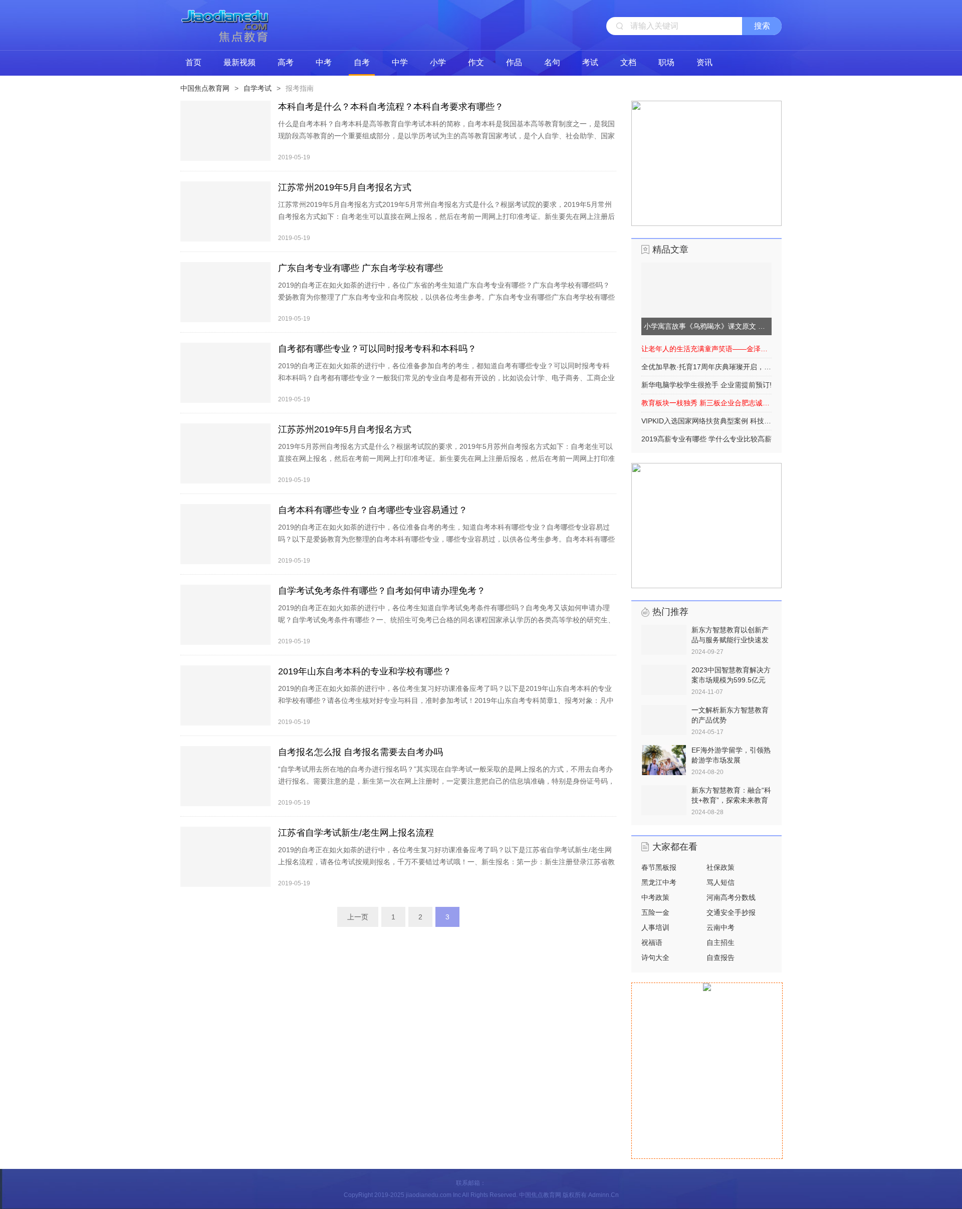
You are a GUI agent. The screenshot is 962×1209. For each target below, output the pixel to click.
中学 (400, 62)
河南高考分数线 (731, 897)
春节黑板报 (658, 867)
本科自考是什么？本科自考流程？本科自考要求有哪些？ (391, 107)
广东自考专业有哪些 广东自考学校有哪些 (360, 268)
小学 (438, 62)
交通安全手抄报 (731, 912)
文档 (628, 62)
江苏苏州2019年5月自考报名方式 (344, 429)
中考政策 (655, 897)
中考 (324, 62)
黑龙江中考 (658, 882)
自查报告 (720, 957)
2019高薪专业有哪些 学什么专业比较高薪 (706, 439)
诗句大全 (655, 957)
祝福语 (651, 942)
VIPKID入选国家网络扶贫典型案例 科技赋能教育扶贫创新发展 (706, 421)
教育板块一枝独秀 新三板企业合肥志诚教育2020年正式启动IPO (706, 403)
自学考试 (258, 88)
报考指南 (300, 88)
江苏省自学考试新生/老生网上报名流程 (356, 833)
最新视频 (239, 62)
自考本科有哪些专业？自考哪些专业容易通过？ (372, 510)
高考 (286, 62)
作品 (514, 62)
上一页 (357, 917)
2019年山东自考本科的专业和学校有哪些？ (364, 671)
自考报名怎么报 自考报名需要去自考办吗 (360, 752)
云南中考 (720, 927)
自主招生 (720, 942)
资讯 (704, 62)
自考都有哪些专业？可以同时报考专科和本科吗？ (377, 349)
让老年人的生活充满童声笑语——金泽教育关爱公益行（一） (706, 349)
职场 (666, 62)
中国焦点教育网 (204, 88)
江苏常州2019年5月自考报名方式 (344, 187)
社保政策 (720, 867)
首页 (193, 62)
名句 (552, 62)
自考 (362, 62)
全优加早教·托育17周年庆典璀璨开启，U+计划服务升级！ (706, 367)
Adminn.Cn (603, 1194)
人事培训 (655, 927)
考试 (590, 62)
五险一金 (655, 912)
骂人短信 (720, 882)
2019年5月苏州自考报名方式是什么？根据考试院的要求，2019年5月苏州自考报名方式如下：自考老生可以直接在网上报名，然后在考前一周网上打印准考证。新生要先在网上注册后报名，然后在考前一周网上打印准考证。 (446, 458)
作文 (476, 62)
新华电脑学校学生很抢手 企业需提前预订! (706, 385)
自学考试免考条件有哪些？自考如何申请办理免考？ (382, 591)
